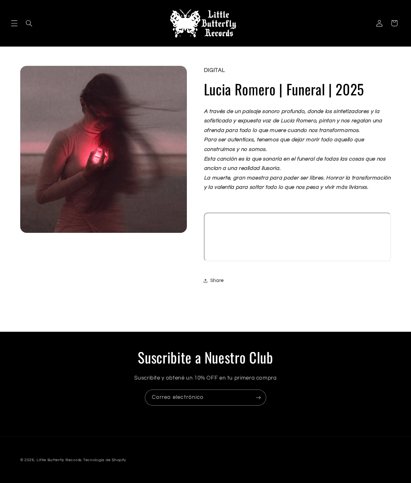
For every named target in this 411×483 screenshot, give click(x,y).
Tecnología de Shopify (104, 460)
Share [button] (217, 280)
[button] (14, 23)
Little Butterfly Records (59, 460)
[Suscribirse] (258, 397)
